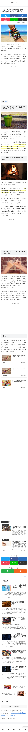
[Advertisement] (14, 82)
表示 (6, 101)
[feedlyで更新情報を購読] (7, 571)
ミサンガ (12, 521)
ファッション (5, 521)
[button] (25, 362)
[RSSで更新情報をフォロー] (20, 571)
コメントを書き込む (14, 706)
